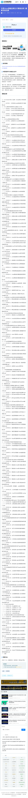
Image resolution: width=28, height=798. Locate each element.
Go (21, 757)
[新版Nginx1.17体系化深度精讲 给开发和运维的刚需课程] (5, 703)
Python (10, 710)
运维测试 (11, 19)
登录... (4, 729)
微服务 (22, 780)
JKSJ (6, 763)
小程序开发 (6, 780)
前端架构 (13, 774)
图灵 (21, 776)
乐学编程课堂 (12, 792)
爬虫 (6, 784)
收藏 (5, 675)
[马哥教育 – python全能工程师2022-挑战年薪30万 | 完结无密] (5, 709)
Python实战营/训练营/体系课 (22, 766)
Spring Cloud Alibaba (6, 770)
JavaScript (21, 759)
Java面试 (21, 761)
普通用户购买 (8, 27)
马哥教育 (7, 671)
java (14, 759)
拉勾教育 (6, 782)
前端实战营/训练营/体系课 (22, 772)
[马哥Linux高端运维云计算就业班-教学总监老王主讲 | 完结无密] (5, 722)
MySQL (14, 763)
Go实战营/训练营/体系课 (6, 760)
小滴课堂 (21, 778)
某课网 (14, 782)
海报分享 (10, 675)
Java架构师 (14, 761)
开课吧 (14, 780)
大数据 (6, 778)
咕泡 (14, 776)
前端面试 (21, 774)
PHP (6, 765)
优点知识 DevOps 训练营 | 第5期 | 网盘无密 (11, 739)
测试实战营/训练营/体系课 (22, 782)
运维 (3, 671)
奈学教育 (13, 778)
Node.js (21, 763)
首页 (8, 19)
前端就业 (6, 774)
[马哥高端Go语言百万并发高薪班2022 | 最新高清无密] (5, 696)
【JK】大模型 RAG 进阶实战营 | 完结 (9, 737)
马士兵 (14, 786)
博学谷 (6, 776)
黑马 (21, 786)
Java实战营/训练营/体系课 (6, 762)
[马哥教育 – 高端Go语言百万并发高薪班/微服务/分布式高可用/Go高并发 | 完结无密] (5, 715)
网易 (14, 784)
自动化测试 (22, 784)
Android (14, 757)
